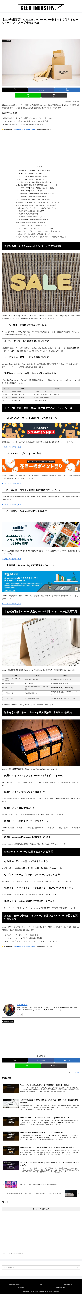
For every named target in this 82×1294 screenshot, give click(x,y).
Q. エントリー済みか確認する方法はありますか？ (34, 234)
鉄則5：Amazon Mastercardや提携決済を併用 (33, 219)
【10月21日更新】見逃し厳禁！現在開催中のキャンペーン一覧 (37, 185)
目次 (38, 166)
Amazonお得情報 (8, 1021)
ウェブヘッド (22, 1005)
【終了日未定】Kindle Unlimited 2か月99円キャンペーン (36, 193)
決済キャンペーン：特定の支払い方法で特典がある (35, 182)
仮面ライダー (68, 1284)
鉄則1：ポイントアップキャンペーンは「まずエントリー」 (37, 208)
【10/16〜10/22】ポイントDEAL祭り (30, 191)
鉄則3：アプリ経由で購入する (28, 214)
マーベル (41, 1284)
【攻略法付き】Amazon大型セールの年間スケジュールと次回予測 (38, 202)
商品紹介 (21, 1287)
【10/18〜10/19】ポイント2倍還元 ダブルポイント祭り (36, 188)
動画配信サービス (61, 1287)
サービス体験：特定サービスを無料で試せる (33, 179)
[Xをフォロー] (18, 1014)
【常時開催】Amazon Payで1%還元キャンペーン (34, 199)
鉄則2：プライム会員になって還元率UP (31, 211)
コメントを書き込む (41, 1209)
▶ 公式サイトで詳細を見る (11, 447)
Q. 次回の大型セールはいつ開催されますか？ (33, 225)
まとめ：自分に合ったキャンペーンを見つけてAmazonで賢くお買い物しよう (41, 237)
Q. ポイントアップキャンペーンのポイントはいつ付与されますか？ (40, 231)
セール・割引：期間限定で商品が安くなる (32, 173)
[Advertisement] (18, 31)
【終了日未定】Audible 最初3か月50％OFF (32, 196)
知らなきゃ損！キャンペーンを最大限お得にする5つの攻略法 (36, 205)
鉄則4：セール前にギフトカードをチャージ (32, 217)
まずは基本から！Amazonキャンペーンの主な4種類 (33, 170)
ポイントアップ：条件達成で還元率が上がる (33, 176)
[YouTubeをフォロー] (21, 1014)
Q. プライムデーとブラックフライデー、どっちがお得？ (37, 228)
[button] (54, 95)
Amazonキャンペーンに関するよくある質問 (31, 222)
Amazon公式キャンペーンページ (24, 129)
